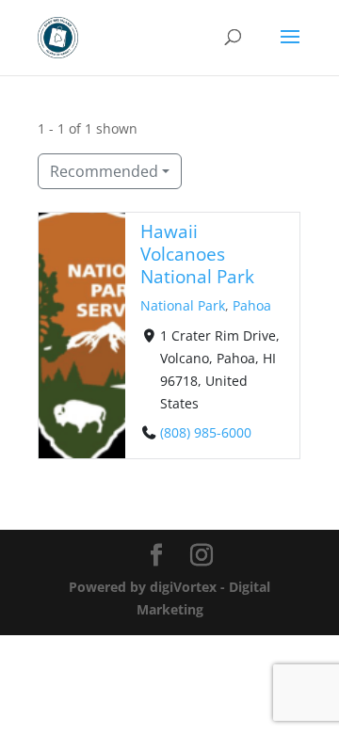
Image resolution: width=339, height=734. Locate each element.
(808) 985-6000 (205, 431)
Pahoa (252, 305)
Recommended (104, 171)
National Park (182, 305)
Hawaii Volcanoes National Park (197, 253)
